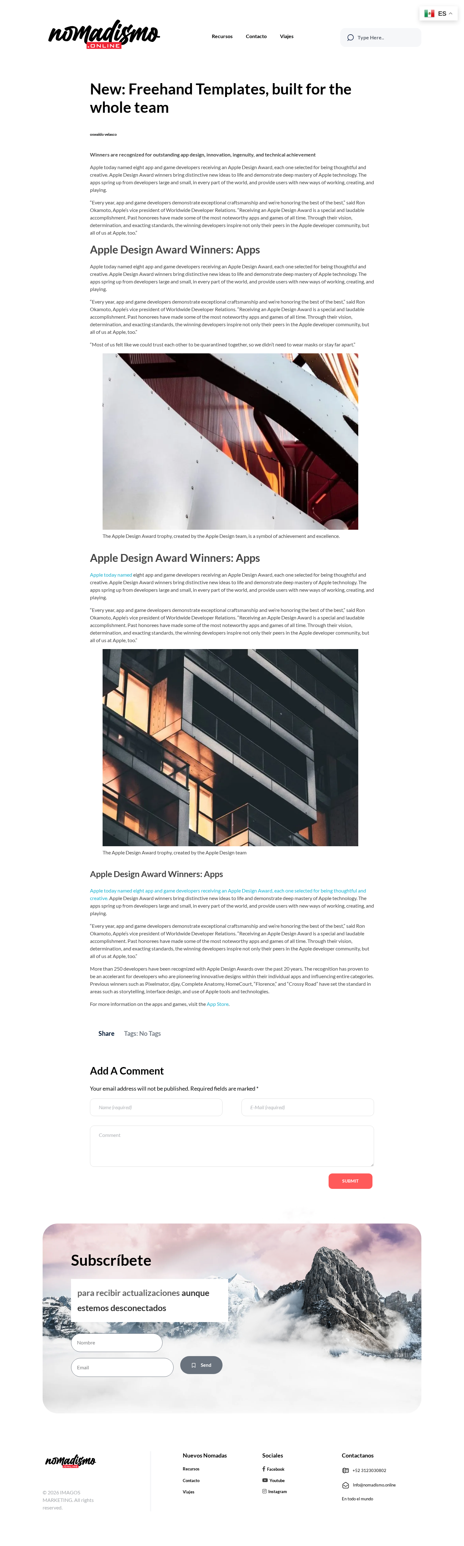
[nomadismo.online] (104, 34)
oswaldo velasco (103, 134)
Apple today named (111, 575)
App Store (218, 1004)
